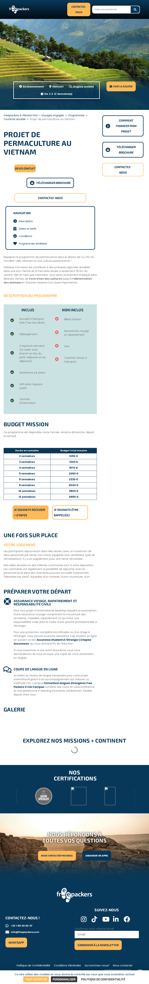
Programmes (76, 115)
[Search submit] (135, 9)
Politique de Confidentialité (33, 965)
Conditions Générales (67, 965)
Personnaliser (64, 979)
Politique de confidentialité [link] (103, 979)
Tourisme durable (15, 119)
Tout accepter (36, 979)
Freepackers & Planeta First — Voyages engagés (34, 115)
